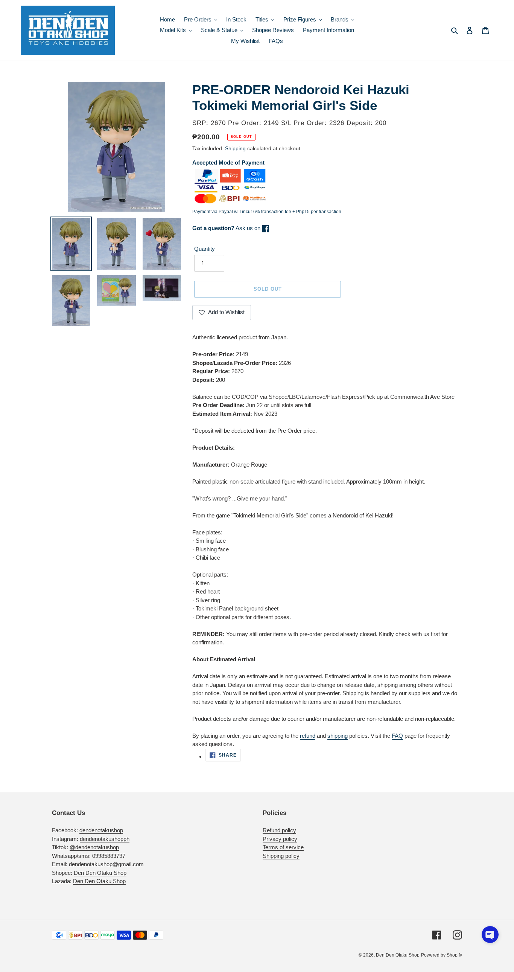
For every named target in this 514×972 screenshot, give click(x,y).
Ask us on (227, 228)
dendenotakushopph (104, 839)
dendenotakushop (101, 830)
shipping (337, 735)
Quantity (204, 249)
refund (307, 735)
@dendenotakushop (94, 847)
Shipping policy (281, 856)
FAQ (397, 735)
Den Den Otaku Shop (100, 873)
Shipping (235, 148)
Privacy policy (280, 839)
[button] (490, 934)
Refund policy (279, 830)
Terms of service (283, 847)
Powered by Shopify (441, 955)
